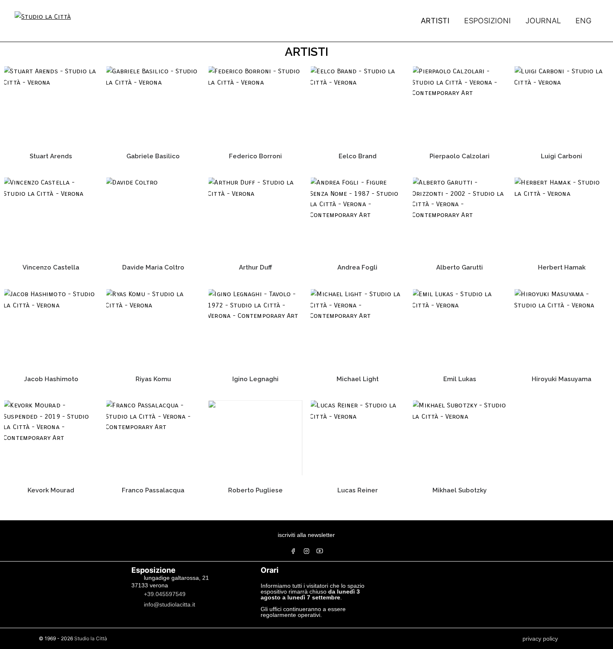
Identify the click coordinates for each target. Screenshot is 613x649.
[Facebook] (293, 551)
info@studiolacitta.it (169, 604)
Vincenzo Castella (51, 267)
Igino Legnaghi (255, 379)
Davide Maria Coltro (153, 267)
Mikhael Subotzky (459, 490)
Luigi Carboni (561, 156)
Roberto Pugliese (255, 490)
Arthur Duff (255, 267)
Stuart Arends (51, 156)
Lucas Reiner (357, 490)
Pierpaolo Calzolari (460, 156)
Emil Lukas (459, 379)
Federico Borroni (255, 156)
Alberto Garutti (459, 267)
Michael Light (358, 379)
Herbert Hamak (561, 267)
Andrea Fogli (357, 267)
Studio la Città (90, 638)
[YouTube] (320, 551)
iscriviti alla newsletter (306, 535)
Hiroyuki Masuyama (561, 379)
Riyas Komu (153, 379)
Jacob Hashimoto (51, 379)
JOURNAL (543, 20)
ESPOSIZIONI (487, 20)
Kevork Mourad (51, 490)
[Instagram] (306, 551)
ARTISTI (435, 20)
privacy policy (540, 638)
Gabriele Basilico (153, 156)
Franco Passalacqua (153, 490)
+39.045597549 (165, 594)
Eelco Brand (358, 156)
